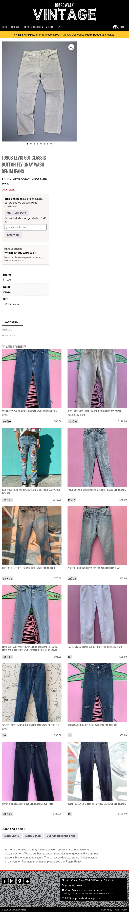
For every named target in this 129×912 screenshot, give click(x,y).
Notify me (13, 234)
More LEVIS (11, 836)
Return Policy (74, 861)
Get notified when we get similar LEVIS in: (26, 219)
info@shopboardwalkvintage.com (82, 898)
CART (123, 27)
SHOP (4, 27)
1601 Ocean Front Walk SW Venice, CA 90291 (89, 880)
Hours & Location (33, 27)
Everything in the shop (61, 836)
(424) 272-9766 (73, 885)
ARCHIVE (15, 27)
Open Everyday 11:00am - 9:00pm (89, 891)
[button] (71, 47)
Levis (9, 329)
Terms (116, 909)
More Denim (12, 322)
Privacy (124, 909)
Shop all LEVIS (16, 213)
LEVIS (7, 280)
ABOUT (49, 27)
